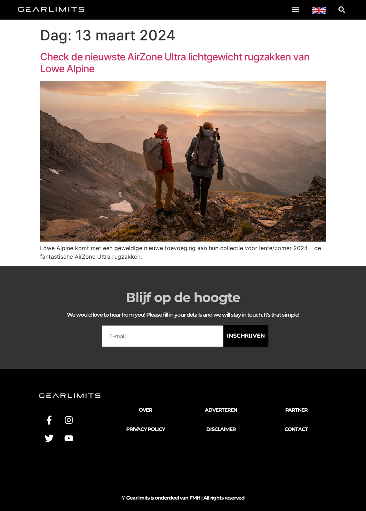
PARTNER (296, 410)
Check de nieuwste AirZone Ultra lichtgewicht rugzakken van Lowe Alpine (175, 63)
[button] (296, 9)
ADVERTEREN (221, 410)
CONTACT (296, 429)
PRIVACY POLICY (145, 429)
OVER (145, 410)
